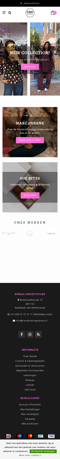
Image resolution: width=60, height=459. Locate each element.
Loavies (30, 385)
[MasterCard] (30, 436)
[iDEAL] (8, 436)
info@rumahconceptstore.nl (31, 320)
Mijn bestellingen (30, 409)
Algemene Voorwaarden (30, 370)
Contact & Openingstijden (30, 361)
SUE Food (30, 389)
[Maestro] (19, 436)
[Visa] (51, 436)
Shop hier (30, 67)
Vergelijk (30, 419)
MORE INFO (30, 195)
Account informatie (30, 404)
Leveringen (30, 375)
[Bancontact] (40, 436)
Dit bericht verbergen (43, 451)
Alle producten (30, 423)
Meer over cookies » (30, 455)
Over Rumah (30, 356)
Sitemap (30, 380)
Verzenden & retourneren (30, 366)
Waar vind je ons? (30, 140)
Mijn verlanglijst (30, 414)
